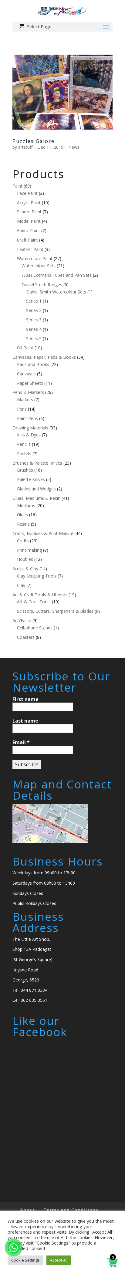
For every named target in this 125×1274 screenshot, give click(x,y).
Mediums (26, 505)
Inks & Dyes (29, 435)
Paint (17, 186)
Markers (25, 399)
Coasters (26, 637)
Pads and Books (33, 364)
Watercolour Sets (39, 266)
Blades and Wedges (36, 489)
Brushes (25, 470)
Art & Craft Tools (34, 602)
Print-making (29, 550)
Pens (22, 409)
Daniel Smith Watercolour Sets (56, 292)
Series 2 (34, 310)
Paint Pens (27, 418)
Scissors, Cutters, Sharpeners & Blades (55, 611)
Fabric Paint (28, 230)
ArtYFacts (21, 620)
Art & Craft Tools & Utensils (39, 595)
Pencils (24, 444)
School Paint (29, 212)
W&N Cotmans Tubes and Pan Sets (57, 275)
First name (25, 699)
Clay (21, 585)
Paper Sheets (30, 383)
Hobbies (25, 559)
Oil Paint (25, 348)
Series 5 (34, 338)
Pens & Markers (28, 392)
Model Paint (29, 221)
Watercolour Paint (34, 258)
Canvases (26, 374)
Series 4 (34, 329)
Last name (25, 720)
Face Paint (27, 193)
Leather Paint (30, 249)
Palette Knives (31, 479)
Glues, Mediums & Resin (36, 498)
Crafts (23, 541)
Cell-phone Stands (34, 628)
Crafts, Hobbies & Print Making (42, 533)
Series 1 (34, 301)
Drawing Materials (30, 428)
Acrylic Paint (29, 202)
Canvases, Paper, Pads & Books (44, 357)
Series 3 (34, 320)
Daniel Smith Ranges (42, 284)
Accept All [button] (58, 1260)
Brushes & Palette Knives (37, 463)
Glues (22, 514)
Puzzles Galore (33, 141)
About (27, 1210)
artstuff (25, 147)
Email (21, 742)
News (73, 147)
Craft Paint (27, 240)
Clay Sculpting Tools (36, 576)
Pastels (24, 453)
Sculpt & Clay (25, 568)
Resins (23, 524)
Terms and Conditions (70, 1210)
